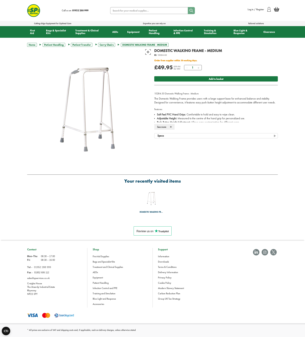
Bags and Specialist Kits (104, 261)
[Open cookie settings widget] (6, 331)
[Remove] (187, 67)
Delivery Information (168, 272)
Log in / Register (256, 9)
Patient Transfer (81, 44)
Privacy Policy (165, 277)
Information (163, 256)
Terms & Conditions (167, 267)
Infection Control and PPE (105, 288)
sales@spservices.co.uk (38, 278)
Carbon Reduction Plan (169, 293)
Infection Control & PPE (183, 32)
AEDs (115, 32)
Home (32, 44)
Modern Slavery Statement (171, 288)
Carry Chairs (107, 44)
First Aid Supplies (101, 256)
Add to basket (216, 78)
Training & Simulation (210, 32)
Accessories (98, 304)
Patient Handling (154, 32)
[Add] (198, 67)
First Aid (32, 32)
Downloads (163, 261)
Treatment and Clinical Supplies (108, 267)
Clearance (269, 32)
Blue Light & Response (240, 32)
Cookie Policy (164, 282)
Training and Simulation (104, 293)
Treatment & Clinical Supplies (87, 32)
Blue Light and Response (104, 298)
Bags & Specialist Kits (56, 32)
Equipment (133, 32)
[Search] (191, 10)
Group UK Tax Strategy (169, 298)
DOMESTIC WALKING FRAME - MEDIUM (151, 212)
